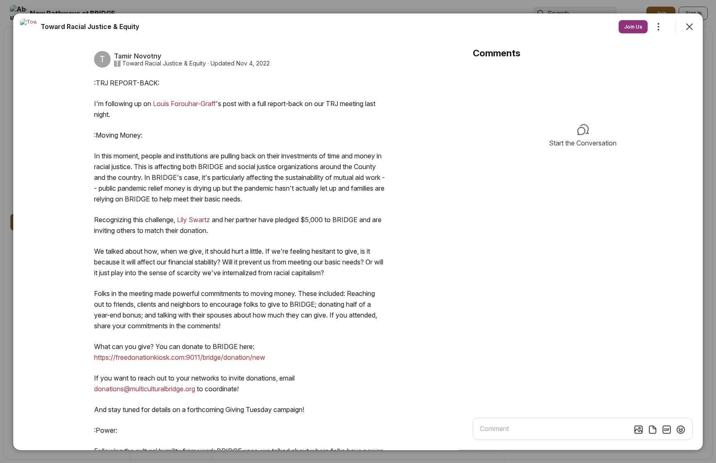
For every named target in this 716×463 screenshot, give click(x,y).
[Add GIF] (666, 429)
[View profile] (28, 26)
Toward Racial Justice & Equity (164, 63)
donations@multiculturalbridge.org (144, 388)
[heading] (90, 26)
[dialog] (358, 231)
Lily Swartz (193, 219)
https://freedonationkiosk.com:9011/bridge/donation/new (179, 357)
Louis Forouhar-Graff (184, 103)
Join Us (633, 26)
